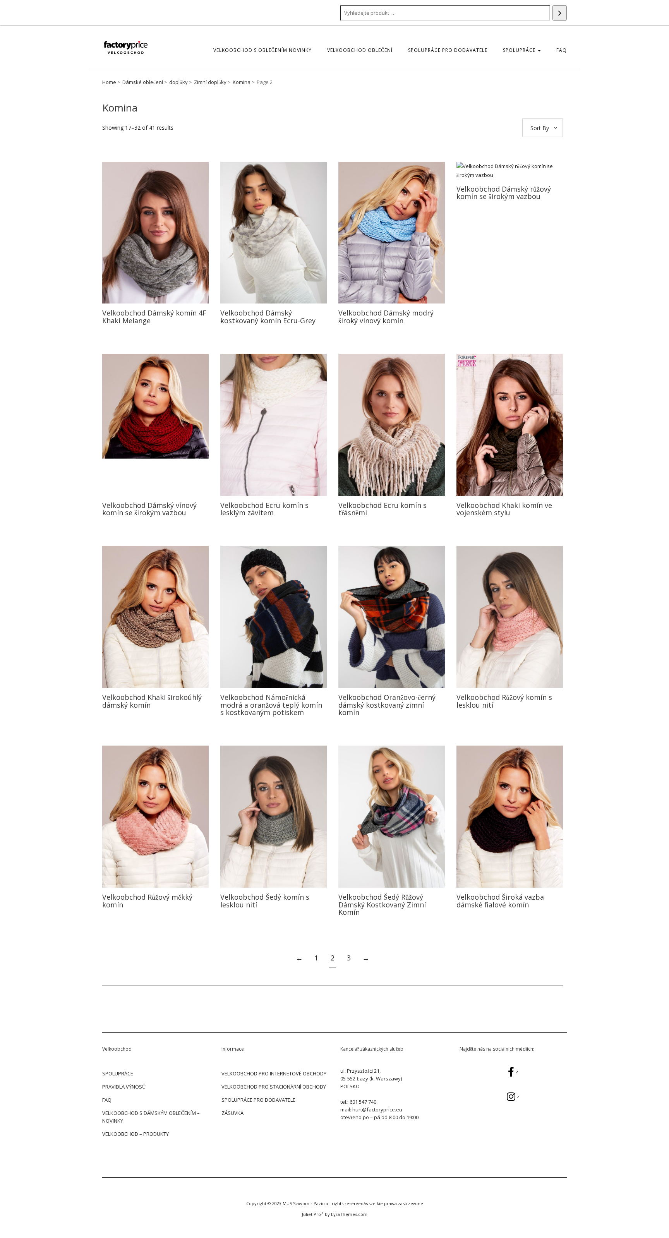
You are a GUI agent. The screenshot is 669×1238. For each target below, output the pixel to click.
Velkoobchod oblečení (360, 50)
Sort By (539, 128)
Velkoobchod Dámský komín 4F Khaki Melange (154, 316)
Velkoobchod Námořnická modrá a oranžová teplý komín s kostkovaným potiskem (271, 705)
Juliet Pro (311, 1214)
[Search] (559, 13)
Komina (241, 82)
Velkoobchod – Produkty (135, 1133)
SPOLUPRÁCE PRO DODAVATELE (447, 50)
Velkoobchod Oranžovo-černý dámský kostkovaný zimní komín (387, 705)
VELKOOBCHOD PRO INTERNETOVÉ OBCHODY (273, 1073)
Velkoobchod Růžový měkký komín (147, 900)
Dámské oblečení (142, 82)
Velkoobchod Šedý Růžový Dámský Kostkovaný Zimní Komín (382, 904)
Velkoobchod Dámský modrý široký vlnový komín (386, 316)
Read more (155, 232)
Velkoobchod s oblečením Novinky (262, 50)
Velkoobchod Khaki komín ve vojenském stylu (504, 509)
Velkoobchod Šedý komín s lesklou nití (264, 900)
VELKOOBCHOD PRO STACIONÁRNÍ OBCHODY (273, 1086)
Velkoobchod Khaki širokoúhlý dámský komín (152, 701)
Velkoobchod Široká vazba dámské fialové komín (500, 900)
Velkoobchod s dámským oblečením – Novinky (151, 1116)
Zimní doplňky (210, 82)
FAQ (561, 50)
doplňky (178, 82)
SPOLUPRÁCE (520, 50)
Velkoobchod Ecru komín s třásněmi (382, 509)
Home (109, 82)
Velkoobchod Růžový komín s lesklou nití (504, 701)
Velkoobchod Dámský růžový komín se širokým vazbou (503, 192)
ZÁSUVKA (232, 1112)
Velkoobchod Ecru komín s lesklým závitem (264, 509)
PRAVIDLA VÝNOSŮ (124, 1086)
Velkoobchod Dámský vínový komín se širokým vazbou (149, 509)
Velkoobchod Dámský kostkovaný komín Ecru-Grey (268, 316)
